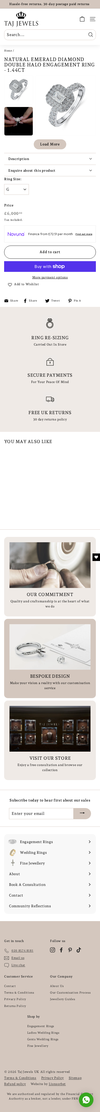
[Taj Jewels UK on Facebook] (61, 949)
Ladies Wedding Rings (43, 1032)
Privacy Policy (15, 999)
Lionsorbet (57, 1084)
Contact (10, 986)
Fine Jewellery (38, 1046)
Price (8, 205)
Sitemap (75, 1078)
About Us (57, 986)
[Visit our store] (50, 729)
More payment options (50, 277)
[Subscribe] (82, 813)
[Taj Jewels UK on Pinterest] (70, 949)
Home (8, 50)
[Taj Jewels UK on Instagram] (52, 949)
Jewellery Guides (62, 999)
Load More (50, 144)
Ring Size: (13, 179)
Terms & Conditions (19, 992)
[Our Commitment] (50, 565)
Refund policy (15, 1084)
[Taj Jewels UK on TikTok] (78, 949)
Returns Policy (15, 1006)
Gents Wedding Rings (42, 1039)
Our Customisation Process (70, 992)
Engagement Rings (40, 1026)
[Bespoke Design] (50, 647)
